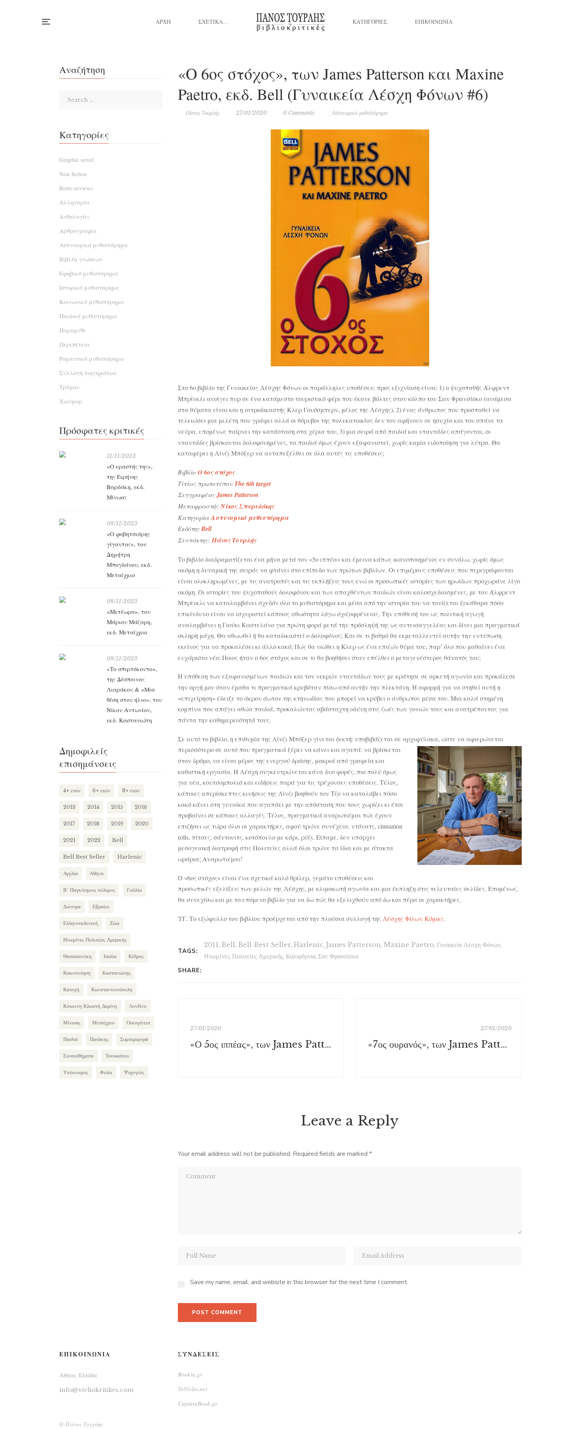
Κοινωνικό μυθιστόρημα (91, 302)
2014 (93, 807)
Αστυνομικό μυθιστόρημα (359, 112)
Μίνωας (71, 1022)
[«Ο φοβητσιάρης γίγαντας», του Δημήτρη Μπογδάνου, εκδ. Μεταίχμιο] (79, 522)
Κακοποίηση (77, 973)
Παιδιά (70, 1039)
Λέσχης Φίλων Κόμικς (413, 918)
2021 (69, 840)
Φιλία (106, 1072)
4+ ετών (72, 790)
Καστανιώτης (116, 973)
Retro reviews (76, 188)
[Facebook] (210, 970)
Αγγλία (70, 873)
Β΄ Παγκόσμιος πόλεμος (89, 890)
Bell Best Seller (264, 945)
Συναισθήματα (78, 1055)
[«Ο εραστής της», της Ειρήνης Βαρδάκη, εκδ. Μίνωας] (79, 454)
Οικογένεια (138, 1022)
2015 (117, 807)
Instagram (523, 21)
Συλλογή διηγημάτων (88, 373)
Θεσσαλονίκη (77, 956)
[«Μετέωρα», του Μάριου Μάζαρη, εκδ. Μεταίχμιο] (79, 599)
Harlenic (308, 945)
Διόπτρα (72, 906)
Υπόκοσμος (75, 1072)
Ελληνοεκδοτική (80, 923)
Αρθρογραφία (77, 230)
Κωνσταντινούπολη (111, 989)
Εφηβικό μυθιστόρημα (88, 273)
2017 (69, 823)
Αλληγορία (74, 202)
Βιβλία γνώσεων (80, 259)
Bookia (539, 21)
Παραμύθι (72, 330)
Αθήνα (97, 873)
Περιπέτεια (74, 344)
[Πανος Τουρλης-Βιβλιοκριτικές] (290, 21)
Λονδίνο (138, 1006)
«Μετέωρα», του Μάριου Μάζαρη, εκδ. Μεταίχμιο (129, 622)
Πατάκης (99, 1039)
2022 (93, 840)
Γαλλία (134, 890)
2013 (69, 807)
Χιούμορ (70, 401)
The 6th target (252, 483)
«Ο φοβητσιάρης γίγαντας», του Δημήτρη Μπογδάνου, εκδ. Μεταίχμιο (129, 554)
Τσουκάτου (117, 1055)
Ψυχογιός (134, 1072)
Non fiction (73, 174)
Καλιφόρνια (300, 956)
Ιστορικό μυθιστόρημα (89, 287)
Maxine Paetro (409, 945)
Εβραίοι (100, 906)
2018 (93, 823)
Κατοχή (71, 989)
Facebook (507, 21)
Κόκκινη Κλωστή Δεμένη (90, 1006)
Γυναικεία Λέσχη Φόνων (468, 945)
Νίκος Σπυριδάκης (247, 506)
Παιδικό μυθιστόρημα (88, 316)
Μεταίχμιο (103, 1022)
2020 (142, 823)
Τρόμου (69, 387)
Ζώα (114, 923)
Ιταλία (110, 956)
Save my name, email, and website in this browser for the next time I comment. (299, 1282)
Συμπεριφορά (134, 1039)
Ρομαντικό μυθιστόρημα (91, 358)
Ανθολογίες (74, 216)
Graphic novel (76, 159)
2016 (141, 807)
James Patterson (353, 945)
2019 (117, 823)
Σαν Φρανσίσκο (338, 956)
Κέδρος (135, 956)
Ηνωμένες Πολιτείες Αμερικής (243, 956)
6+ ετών (101, 790)
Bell (206, 528)
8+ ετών (131, 790)
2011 (211, 945)
